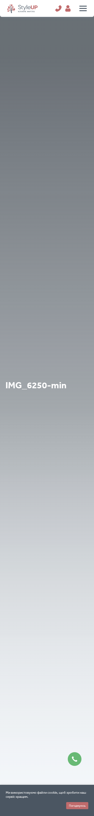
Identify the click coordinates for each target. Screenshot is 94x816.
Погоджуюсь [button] (77, 805)
